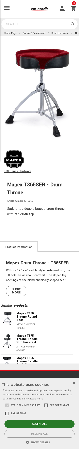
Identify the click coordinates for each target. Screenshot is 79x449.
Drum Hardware (59, 33)
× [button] (73, 383)
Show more (16, 291)
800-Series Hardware (17, 171)
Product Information (18, 247)
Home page (10, 33)
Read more (36, 398)
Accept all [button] (39, 424)
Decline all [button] (39, 433)
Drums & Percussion (34, 33)
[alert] (39, 413)
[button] (7, 405)
